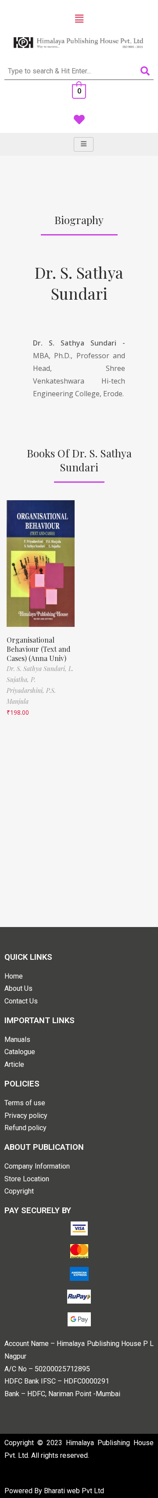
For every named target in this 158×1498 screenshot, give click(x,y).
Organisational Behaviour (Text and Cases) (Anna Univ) (39, 649)
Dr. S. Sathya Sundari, (37, 668)
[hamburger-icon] (83, 144)
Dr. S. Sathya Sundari (79, 283)
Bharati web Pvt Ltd (74, 1491)
